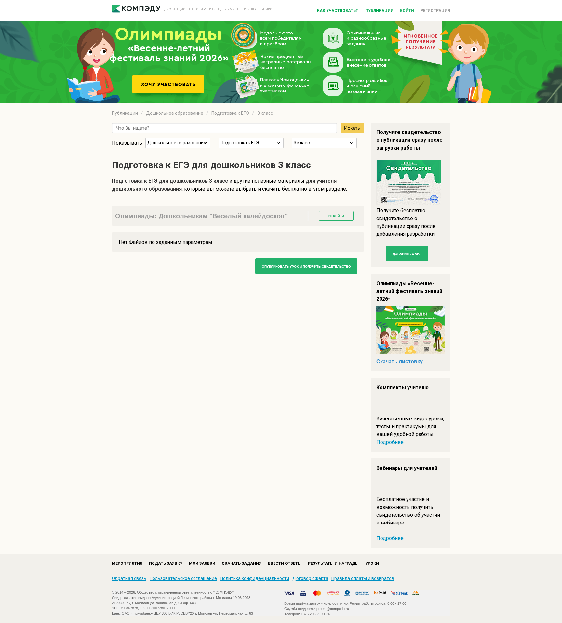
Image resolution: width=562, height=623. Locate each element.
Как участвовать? (338, 10)
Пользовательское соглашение (183, 578)
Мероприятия (127, 563)
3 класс (265, 113)
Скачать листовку (399, 361)
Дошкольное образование (174, 113)
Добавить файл (407, 254)
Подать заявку (165, 563)
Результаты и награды (333, 563)
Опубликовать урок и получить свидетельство (306, 266)
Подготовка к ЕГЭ (230, 113)
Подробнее (390, 442)
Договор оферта (310, 578)
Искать (352, 128)
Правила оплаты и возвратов (362, 578)
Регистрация (435, 10)
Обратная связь (129, 578)
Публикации (379, 10)
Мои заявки (202, 563)
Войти (407, 10)
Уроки (372, 563)
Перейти (336, 216)
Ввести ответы (284, 563)
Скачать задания (241, 563)
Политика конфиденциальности (254, 578)
